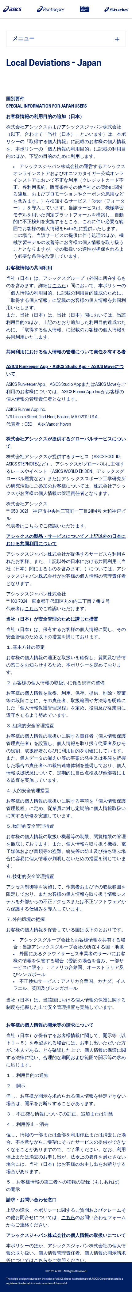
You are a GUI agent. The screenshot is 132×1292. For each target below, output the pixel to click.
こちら (59, 286)
